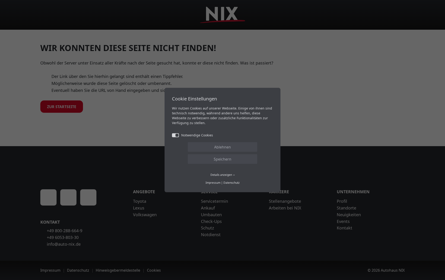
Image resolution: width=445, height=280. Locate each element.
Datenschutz (231, 183)
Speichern (222, 158)
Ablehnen (222, 146)
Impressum (213, 183)
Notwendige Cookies (197, 135)
